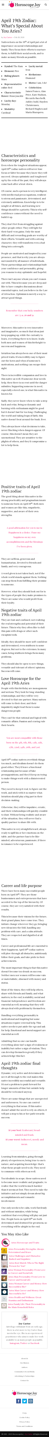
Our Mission (24, 1363)
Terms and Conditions (24, 1426)
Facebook (34, 1343)
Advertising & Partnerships (24, 1376)
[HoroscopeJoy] (24, 4)
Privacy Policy (24, 1422)
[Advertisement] (24, 14)
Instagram (14, 1343)
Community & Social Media (24, 1372)
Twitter (23, 1343)
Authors (24, 1367)
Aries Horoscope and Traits (25, 1242)
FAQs (24, 1413)
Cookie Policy (24, 1417)
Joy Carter (8, 37)
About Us (24, 1358)
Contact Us (24, 1380)
